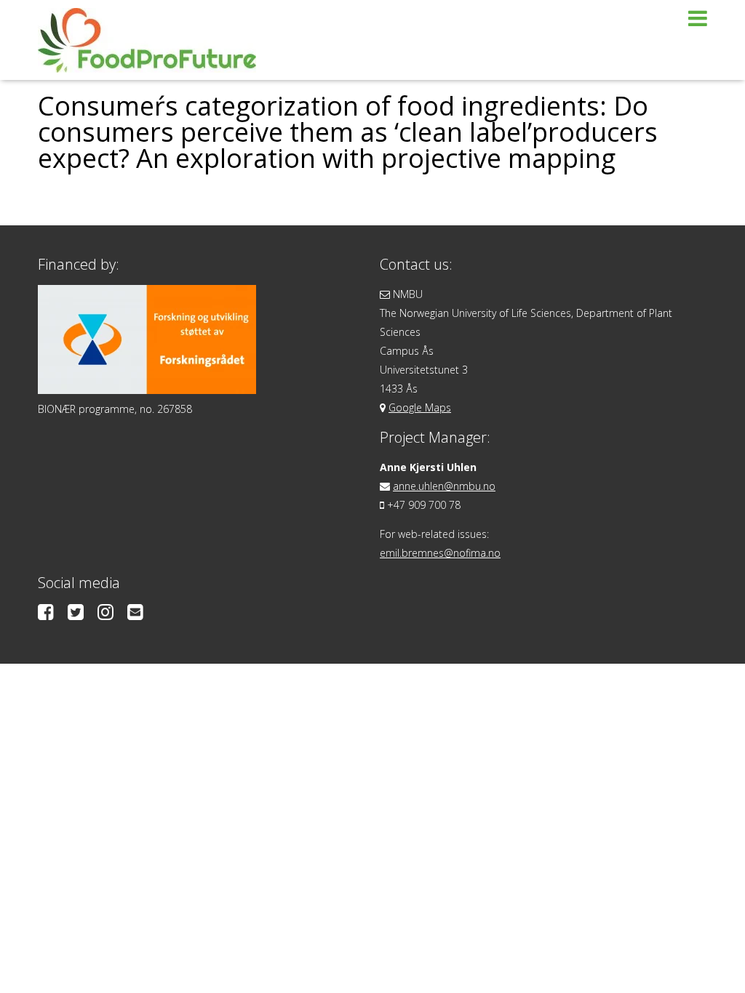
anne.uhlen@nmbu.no (444, 486)
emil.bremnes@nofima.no (440, 553)
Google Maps (420, 407)
